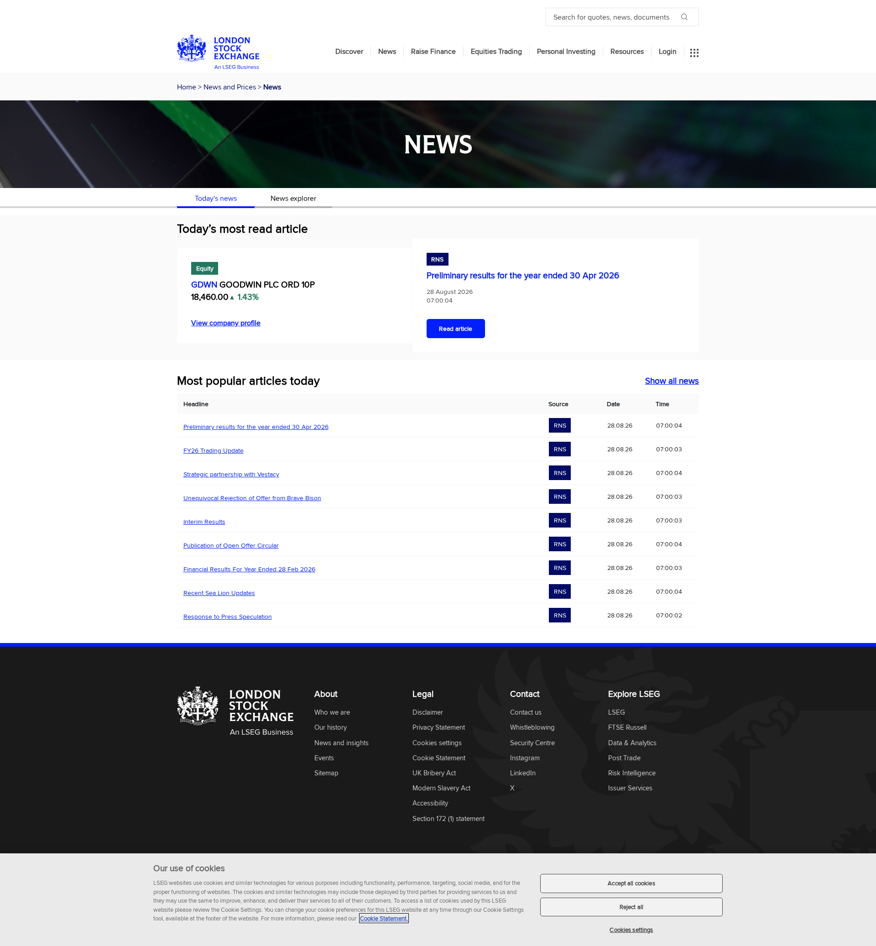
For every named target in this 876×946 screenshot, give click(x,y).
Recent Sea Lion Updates (219, 593)
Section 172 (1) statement (448, 819)
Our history (330, 727)
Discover (349, 52)
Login (668, 52)
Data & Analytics (632, 743)
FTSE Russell (627, 727)
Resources (627, 52)
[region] (438, 899)
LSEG (616, 712)
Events (324, 758)
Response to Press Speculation (227, 616)
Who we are (332, 712)
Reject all (631, 907)
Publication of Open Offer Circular (231, 545)
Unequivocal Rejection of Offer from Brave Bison (252, 498)
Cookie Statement (438, 758)
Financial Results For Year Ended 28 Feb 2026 (249, 569)
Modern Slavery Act (441, 788)
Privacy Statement (438, 727)
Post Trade (624, 758)
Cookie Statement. (384, 918)
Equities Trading (496, 52)
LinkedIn (523, 773)
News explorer (293, 198)
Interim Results (204, 521)
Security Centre (532, 743)
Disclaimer (427, 712)
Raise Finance (433, 52)
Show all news (672, 380)
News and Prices (230, 87)
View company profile (226, 323)
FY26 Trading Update (213, 450)
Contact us (526, 712)
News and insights (341, 743)
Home (187, 87)
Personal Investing (566, 52)
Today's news (216, 198)
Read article (455, 328)
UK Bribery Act (434, 773)
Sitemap (326, 773)
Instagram (525, 758)
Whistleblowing (532, 727)
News (387, 52)
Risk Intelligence (632, 773)
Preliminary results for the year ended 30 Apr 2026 (523, 275)
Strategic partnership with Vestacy (231, 474)
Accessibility (430, 803)
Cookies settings (631, 929)
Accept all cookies (631, 883)
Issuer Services (630, 788)
